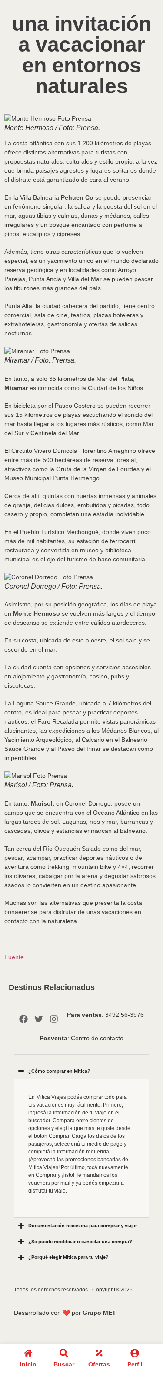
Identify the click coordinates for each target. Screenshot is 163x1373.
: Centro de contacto (81, 1038)
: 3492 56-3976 (105, 1014)
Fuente (14, 957)
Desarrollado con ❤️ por (65, 1312)
